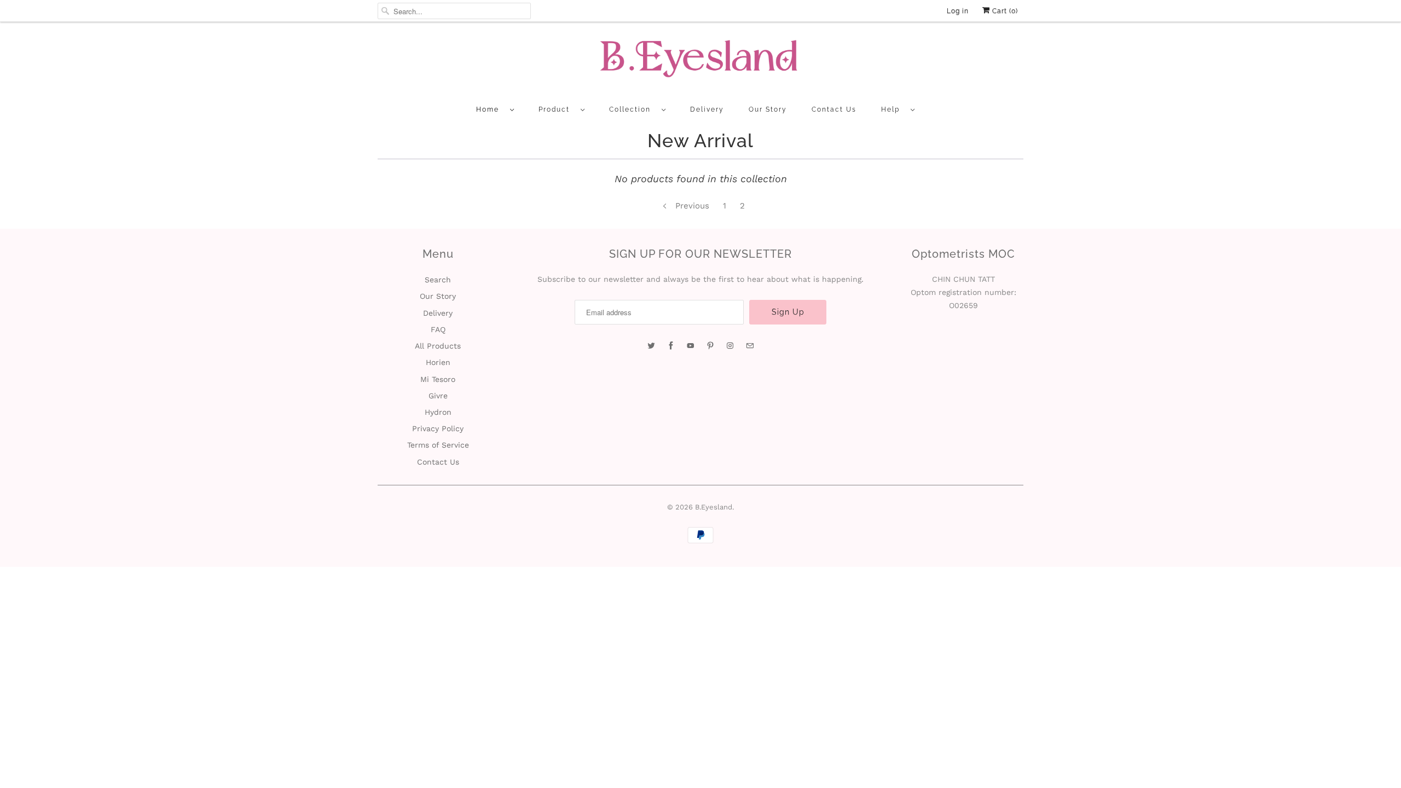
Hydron (438, 412)
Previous (691, 206)
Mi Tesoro (437, 379)
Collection (632, 109)
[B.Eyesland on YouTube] (691, 346)
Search (438, 279)
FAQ (438, 329)
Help (893, 109)
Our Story (768, 109)
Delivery (707, 109)
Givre (438, 395)
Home (490, 109)
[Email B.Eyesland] (750, 346)
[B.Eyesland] (700, 62)
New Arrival (700, 141)
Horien (438, 362)
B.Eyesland (713, 507)
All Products (438, 345)
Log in (958, 11)
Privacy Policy (438, 428)
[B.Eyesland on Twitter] (651, 346)
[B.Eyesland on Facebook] (671, 346)
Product (557, 109)
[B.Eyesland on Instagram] (730, 346)
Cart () (1004, 11)
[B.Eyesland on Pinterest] (710, 346)
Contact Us (834, 109)
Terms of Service (438, 445)
